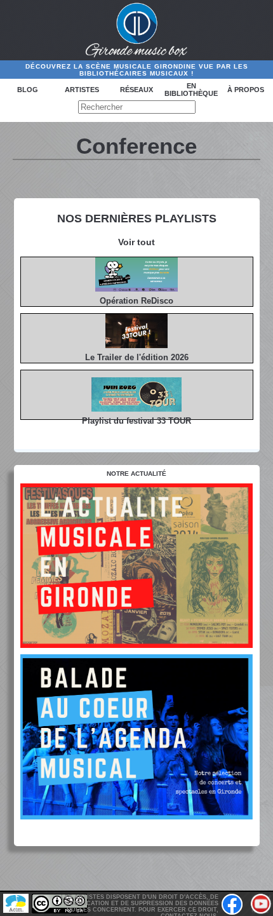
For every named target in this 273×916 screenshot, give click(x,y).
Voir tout (136, 242)
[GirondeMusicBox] (136, 30)
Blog (27, 89)
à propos (245, 89)
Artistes (82, 89)
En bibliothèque (191, 89)
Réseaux (136, 89)
